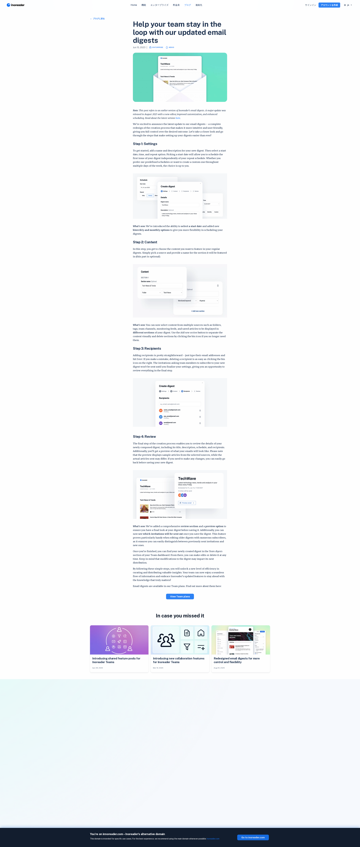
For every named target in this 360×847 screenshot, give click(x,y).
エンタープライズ (159, 5)
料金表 (176, 5)
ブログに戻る (99, 18)
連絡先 (198, 5)
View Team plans (180, 596)
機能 (143, 5)
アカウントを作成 (329, 5)
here (178, 118)
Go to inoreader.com (253, 837)
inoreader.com (213, 839)
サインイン (310, 5)
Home (134, 5)
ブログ (187, 5)
